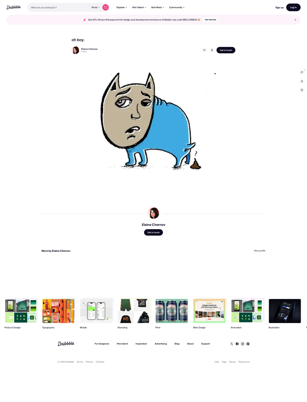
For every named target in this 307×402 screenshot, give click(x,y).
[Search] (105, 7)
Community (175, 7)
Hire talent (122, 343)
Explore (121, 7)
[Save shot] (212, 50)
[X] (231, 343)
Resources (243, 361)
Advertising (161, 343)
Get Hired (156, 7)
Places (232, 361)
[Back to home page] (13, 7)
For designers (102, 343)
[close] (295, 19)
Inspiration (141, 343)
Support (205, 343)
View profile (259, 250)
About (190, 343)
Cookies (100, 361)
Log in (293, 7)
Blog (177, 343)
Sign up (280, 7)
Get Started (210, 19)
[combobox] (58, 7)
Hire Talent (138, 7)
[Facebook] (237, 343)
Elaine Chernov (89, 49)
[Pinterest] (248, 343)
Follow (84, 51)
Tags (224, 361)
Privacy (89, 361)
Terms (80, 361)
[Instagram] (242, 343)
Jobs (216, 361)
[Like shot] (204, 50)
